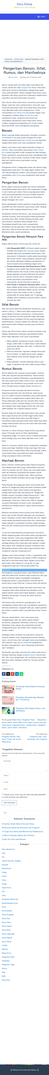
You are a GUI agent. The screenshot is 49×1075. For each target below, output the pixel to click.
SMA (4, 976)
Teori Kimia (6, 980)
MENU (43, 17)
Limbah (4, 945)
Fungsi (4, 884)
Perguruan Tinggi (8, 964)
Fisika (4, 880)
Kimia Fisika (6, 922)
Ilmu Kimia (24, 4)
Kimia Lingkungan (8, 934)
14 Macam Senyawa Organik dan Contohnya (18, 835)
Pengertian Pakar (28, 719)
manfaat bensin (31, 725)
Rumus (4, 968)
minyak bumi (26, 87)
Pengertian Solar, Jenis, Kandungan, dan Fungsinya (37, 736)
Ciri (3, 857)
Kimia (4, 907)
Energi (4, 872)
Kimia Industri (7, 926)
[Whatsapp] (21, 674)
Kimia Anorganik (8, 914)
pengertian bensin (29, 655)
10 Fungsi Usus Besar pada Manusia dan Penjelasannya (22, 831)
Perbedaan (6, 961)
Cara (3, 853)
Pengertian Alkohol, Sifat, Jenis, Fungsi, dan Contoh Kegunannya (11, 738)
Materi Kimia (16, 719)
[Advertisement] (24, 38)
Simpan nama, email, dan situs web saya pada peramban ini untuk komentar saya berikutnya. (24, 795)
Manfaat (5, 949)
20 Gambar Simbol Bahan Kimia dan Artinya (30, 687)
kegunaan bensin (19, 725)
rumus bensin (12, 727)
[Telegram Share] (17, 674)
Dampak (5, 864)
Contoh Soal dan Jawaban (11, 861)
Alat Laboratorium (8, 849)
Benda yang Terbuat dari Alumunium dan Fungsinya (20, 827)
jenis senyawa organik (31, 251)
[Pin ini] (12, 674)
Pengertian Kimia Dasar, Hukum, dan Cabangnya (30, 709)
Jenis (4, 895)
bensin (43, 719)
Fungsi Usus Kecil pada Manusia (14, 839)
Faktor (4, 876)
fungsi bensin (7, 725)
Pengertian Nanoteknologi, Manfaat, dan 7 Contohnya (30, 698)
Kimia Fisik (6, 918)
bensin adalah (7, 722)
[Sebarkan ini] (4, 674)
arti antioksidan (26, 642)
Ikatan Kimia (6, 887)
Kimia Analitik (7, 910)
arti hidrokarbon (7, 137)
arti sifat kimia (29, 115)
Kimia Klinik (6, 930)
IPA (3, 891)
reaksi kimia (16, 175)
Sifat (3, 972)
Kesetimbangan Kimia (10, 903)
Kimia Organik (7, 937)
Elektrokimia (6, 868)
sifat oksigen (32, 123)
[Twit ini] (8, 674)
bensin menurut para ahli (37, 722)
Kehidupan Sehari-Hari (10, 899)
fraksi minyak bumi (28, 140)
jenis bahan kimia (19, 112)
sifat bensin (22, 727)
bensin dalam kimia (20, 722)
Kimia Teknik (6, 941)
